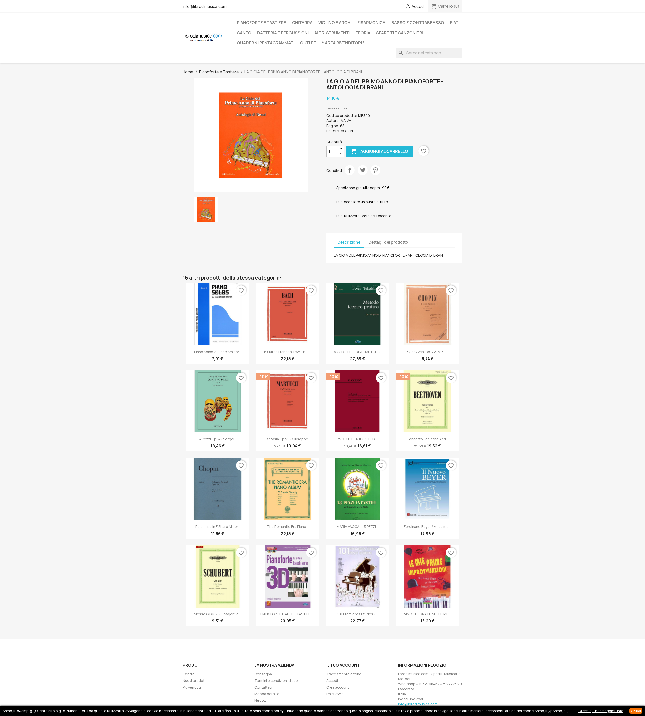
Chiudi (636, 711)
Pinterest (375, 170)
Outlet (308, 43)
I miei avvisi (335, 693)
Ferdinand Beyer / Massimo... (427, 526)
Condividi (350, 170)
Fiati (454, 22)
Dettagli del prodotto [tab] (388, 242)
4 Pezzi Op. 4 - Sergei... (217, 439)
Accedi (332, 680)
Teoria (363, 33)
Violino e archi (334, 22)
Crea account (337, 687)
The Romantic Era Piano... (287, 526)
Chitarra (302, 22)
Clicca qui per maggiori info (600, 710)
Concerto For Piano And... (427, 439)
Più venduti (192, 687)
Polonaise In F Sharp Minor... (217, 526)
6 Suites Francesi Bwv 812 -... (287, 351)
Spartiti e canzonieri (399, 33)
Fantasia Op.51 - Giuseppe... (287, 439)
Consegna (263, 674)
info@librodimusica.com (205, 6)
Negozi (260, 700)
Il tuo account (343, 665)
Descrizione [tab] (349, 242)
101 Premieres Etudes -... (357, 614)
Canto (244, 33)
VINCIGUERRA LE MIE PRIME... (427, 614)
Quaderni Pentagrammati (265, 43)
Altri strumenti (332, 33)
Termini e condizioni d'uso (276, 680)
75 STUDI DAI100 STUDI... (357, 439)
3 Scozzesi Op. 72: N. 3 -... (427, 351)
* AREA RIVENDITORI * (343, 43)
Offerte (189, 674)
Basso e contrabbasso (417, 22)
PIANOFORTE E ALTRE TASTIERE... (287, 614)
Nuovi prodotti (194, 680)
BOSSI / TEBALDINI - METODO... (357, 351)
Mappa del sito (266, 693)
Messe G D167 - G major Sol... (218, 614)
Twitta (363, 170)
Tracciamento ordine (343, 674)
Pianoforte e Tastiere (261, 22)
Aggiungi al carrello (379, 151)
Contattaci (263, 687)
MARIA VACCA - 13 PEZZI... (357, 526)
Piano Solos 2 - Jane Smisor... (217, 351)
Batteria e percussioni (283, 33)
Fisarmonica (371, 22)
